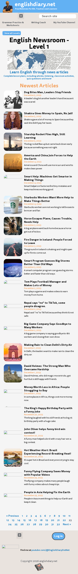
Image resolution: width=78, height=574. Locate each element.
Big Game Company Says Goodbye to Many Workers (47, 325)
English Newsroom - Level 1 (39, 43)
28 (34, 524)
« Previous (12, 516)
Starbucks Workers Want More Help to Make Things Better (49, 199)
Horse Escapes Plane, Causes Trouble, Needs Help (48, 220)
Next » (67, 524)
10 (64, 516)
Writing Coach (38, 22)
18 (41, 520)
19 (46, 520)
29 (40, 524)
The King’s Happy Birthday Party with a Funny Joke (48, 409)
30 (46, 524)
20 (52, 520)
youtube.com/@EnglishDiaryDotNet (50, 550)
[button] (21, 16)
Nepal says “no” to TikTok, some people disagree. (44, 304)
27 (28, 524)
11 (69, 516)
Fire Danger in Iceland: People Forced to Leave (48, 241)
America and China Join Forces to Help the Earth (48, 157)
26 (22, 524)
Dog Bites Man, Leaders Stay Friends (47, 92)
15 (24, 520)
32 (58, 524)
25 (16, 524)
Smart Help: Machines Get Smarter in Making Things (48, 178)
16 (30, 520)
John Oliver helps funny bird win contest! (44, 430)
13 (13, 520)
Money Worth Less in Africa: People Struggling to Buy (47, 388)
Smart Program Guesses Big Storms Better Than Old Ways (47, 262)
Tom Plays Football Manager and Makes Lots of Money (45, 283)
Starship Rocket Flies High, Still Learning (44, 135)
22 (64, 520)
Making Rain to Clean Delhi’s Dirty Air (48, 345)
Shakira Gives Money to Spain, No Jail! (48, 113)
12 (7, 520)
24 (10, 524)
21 (58, 520)
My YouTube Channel (64, 22)
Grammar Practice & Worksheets (13, 24)
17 (35, 520)
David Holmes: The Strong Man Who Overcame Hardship (47, 367)
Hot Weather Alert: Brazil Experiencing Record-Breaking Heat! (47, 451)
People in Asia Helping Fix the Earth (47, 492)
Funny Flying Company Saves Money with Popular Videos (47, 473)
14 (18, 520)
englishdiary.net (35, 4)
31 (52, 524)
